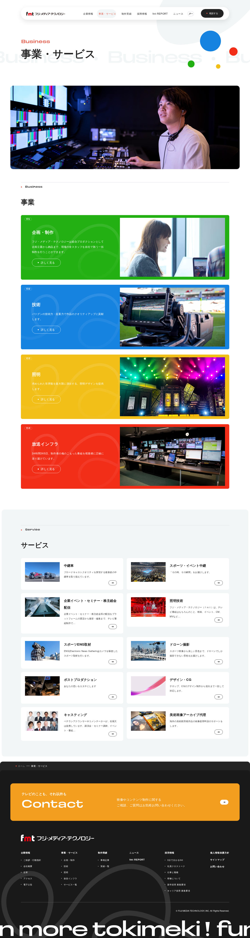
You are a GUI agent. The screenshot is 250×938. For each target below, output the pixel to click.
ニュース (178, 13)
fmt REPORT (160, 13)
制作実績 (126, 13)
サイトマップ (217, 859)
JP (190, 13)
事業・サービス (107, 13)
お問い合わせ (217, 866)
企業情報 (88, 13)
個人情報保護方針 (219, 852)
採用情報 (142, 13)
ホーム (21, 766)
